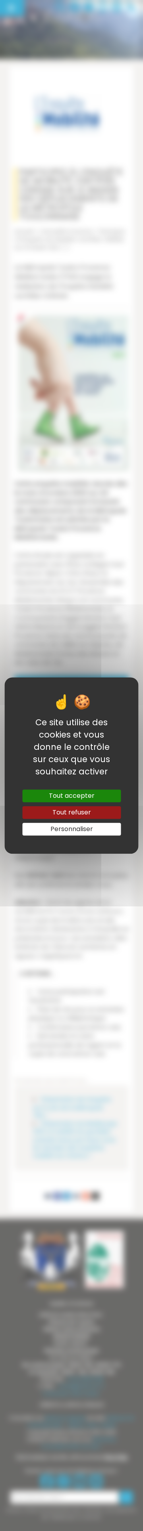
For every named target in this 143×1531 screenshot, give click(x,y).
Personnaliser (71, 828)
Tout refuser (71, 812)
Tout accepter (72, 795)
